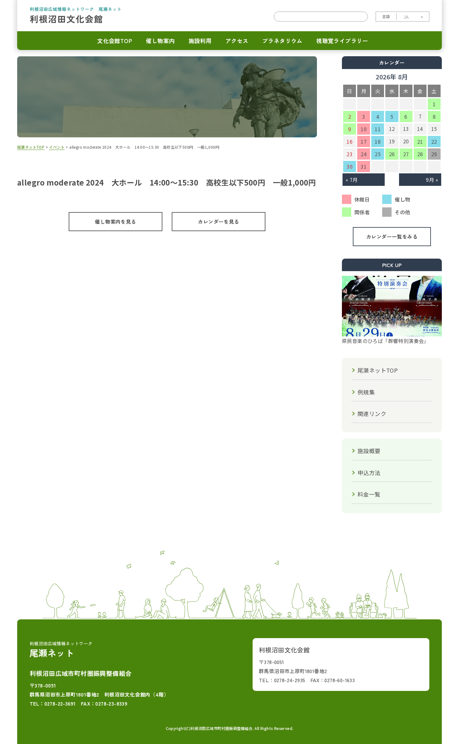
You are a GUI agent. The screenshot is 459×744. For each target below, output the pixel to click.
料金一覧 (369, 494)
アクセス (237, 41)
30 (350, 166)
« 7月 (352, 179)
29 (434, 154)
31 (364, 166)
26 (392, 154)
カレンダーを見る (218, 221)
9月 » (432, 179)
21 (420, 141)
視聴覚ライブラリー (342, 41)
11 (378, 129)
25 (378, 154)
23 (350, 154)
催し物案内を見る (115, 221)
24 (364, 154)
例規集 (366, 392)
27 (406, 154)
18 (378, 141)
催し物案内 (160, 41)
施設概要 (369, 451)
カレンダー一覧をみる (391, 236)
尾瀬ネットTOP (378, 370)
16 (350, 141)
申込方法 (369, 473)
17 (364, 141)
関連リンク (372, 413)
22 (434, 141)
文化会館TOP (114, 41)
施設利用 (200, 41)
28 (420, 154)
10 (364, 129)
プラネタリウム (282, 41)
